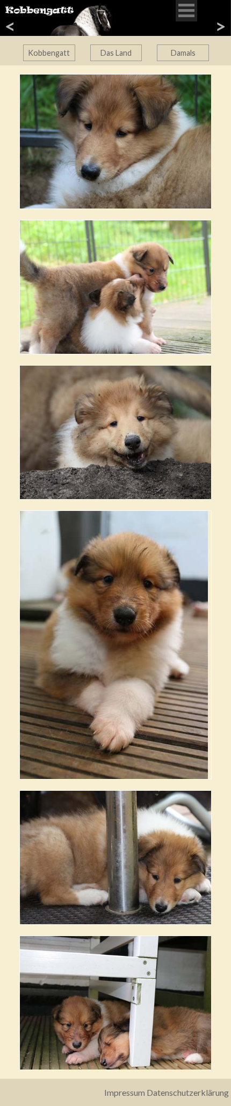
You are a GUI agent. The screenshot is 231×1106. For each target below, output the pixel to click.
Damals (183, 52)
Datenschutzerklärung (188, 1092)
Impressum (124, 1092)
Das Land (116, 52)
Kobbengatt (49, 52)
